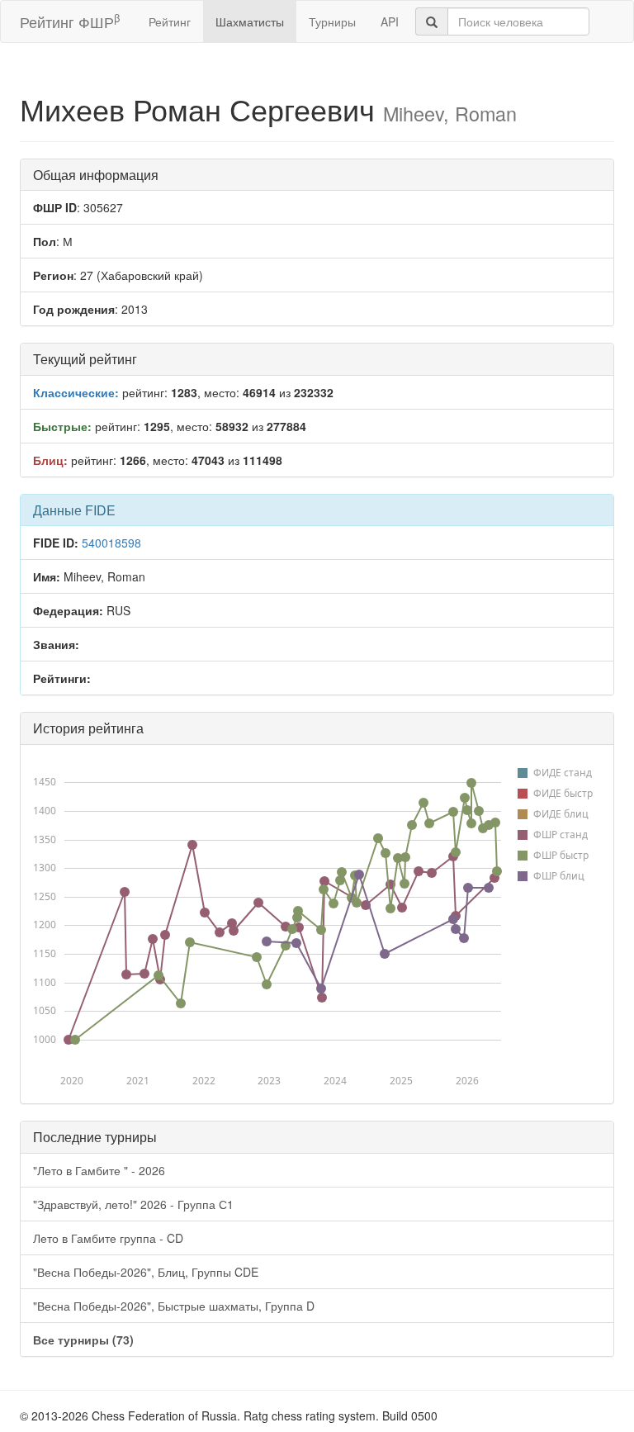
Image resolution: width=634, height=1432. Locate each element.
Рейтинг (170, 21)
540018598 (111, 542)
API (390, 21)
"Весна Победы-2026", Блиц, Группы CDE (145, 1272)
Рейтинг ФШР (70, 21)
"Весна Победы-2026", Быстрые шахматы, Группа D (174, 1305)
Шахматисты (249, 21)
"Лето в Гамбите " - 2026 (99, 1170)
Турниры (332, 21)
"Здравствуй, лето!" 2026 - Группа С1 (133, 1204)
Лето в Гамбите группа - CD (108, 1238)
